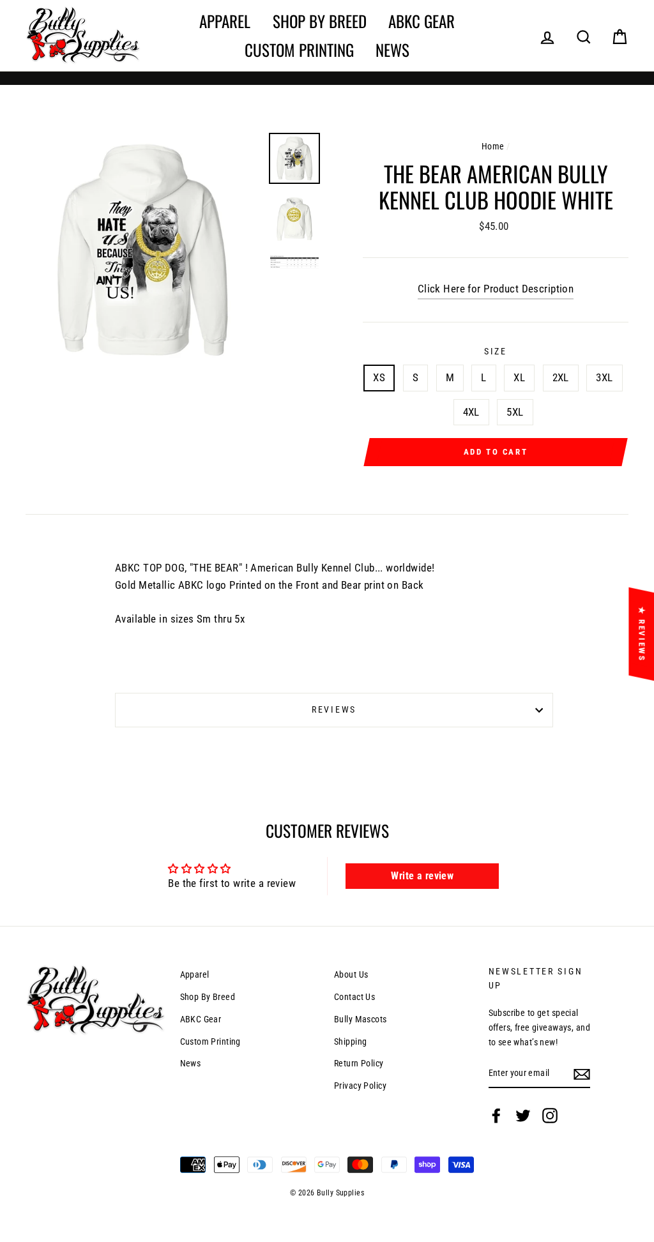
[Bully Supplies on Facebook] (496, 1115)
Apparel (224, 21)
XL (519, 377)
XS (379, 377)
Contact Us (354, 997)
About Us (351, 974)
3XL (604, 377)
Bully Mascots (360, 1019)
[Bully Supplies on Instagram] (550, 1115)
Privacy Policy (360, 1085)
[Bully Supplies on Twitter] (523, 1115)
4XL (471, 411)
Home (493, 146)
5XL (514, 411)
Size (495, 351)
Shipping (350, 1041)
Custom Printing (299, 49)
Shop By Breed (320, 21)
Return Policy (359, 1063)
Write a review (422, 876)
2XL (560, 377)
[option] (142, 250)
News (392, 49)
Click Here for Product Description (496, 288)
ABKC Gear (421, 21)
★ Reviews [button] (641, 633)
